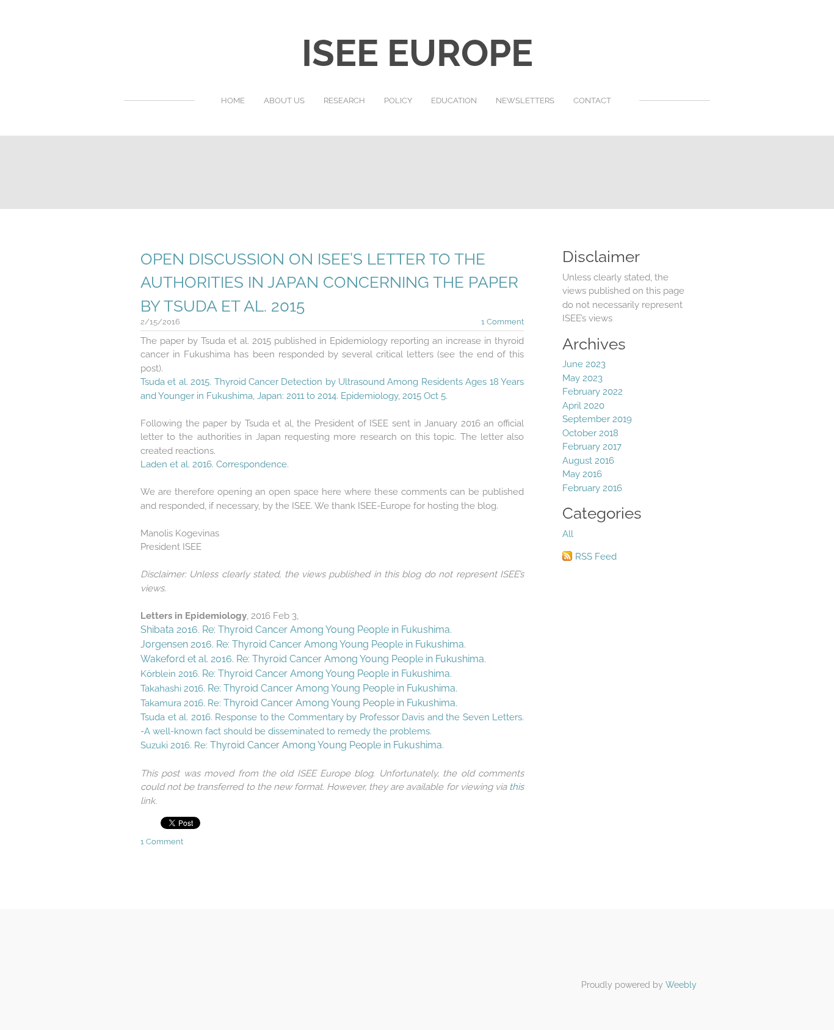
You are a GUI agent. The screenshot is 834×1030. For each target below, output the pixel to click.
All (567, 533)
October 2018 (590, 433)
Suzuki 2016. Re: (175, 745)
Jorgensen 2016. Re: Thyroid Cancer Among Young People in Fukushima (302, 644)
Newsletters (525, 100)
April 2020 (583, 405)
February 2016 (592, 488)
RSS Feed (596, 556)
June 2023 (584, 364)
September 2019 (597, 419)
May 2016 (582, 474)
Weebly (681, 985)
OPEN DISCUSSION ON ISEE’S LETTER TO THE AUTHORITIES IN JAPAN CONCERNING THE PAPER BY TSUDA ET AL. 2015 (329, 282)
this (516, 786)
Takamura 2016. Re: (298, 703)
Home (233, 100)
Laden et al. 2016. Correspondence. (214, 464)
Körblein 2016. (296, 673)
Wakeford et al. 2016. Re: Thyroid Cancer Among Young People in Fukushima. (313, 659)
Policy (398, 100)
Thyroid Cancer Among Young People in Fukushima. (327, 745)
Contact (592, 100)
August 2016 (588, 460)
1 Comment (502, 321)
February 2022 (592, 391)
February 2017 (592, 446)
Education (454, 100)
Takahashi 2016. (298, 688)
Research (344, 100)
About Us (284, 100)
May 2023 (582, 378)
